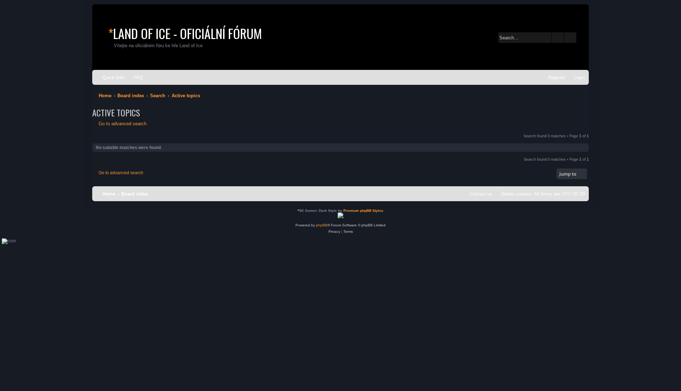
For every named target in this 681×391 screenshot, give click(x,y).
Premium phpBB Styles (363, 211)
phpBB (321, 225)
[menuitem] (135, 77)
